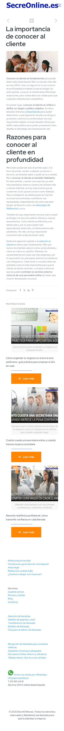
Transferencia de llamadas (21, 623)
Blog (10, 598)
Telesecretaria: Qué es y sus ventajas (27, 657)
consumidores (32, 111)
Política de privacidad (19, 560)
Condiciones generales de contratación (28, 564)
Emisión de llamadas (18, 626)
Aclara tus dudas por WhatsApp (30, 674)
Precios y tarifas (16, 595)
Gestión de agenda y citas (21, 619)
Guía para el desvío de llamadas (24, 629)
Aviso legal (13, 567)
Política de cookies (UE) (20, 570)
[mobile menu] (59, 5)
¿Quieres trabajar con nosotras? (25, 574)
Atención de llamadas (19, 616)
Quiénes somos (16, 591)
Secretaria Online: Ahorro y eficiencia (27, 654)
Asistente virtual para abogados (24, 650)
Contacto (13, 602)
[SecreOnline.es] (32, 5)
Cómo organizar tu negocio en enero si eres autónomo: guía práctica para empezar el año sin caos (30, 361)
